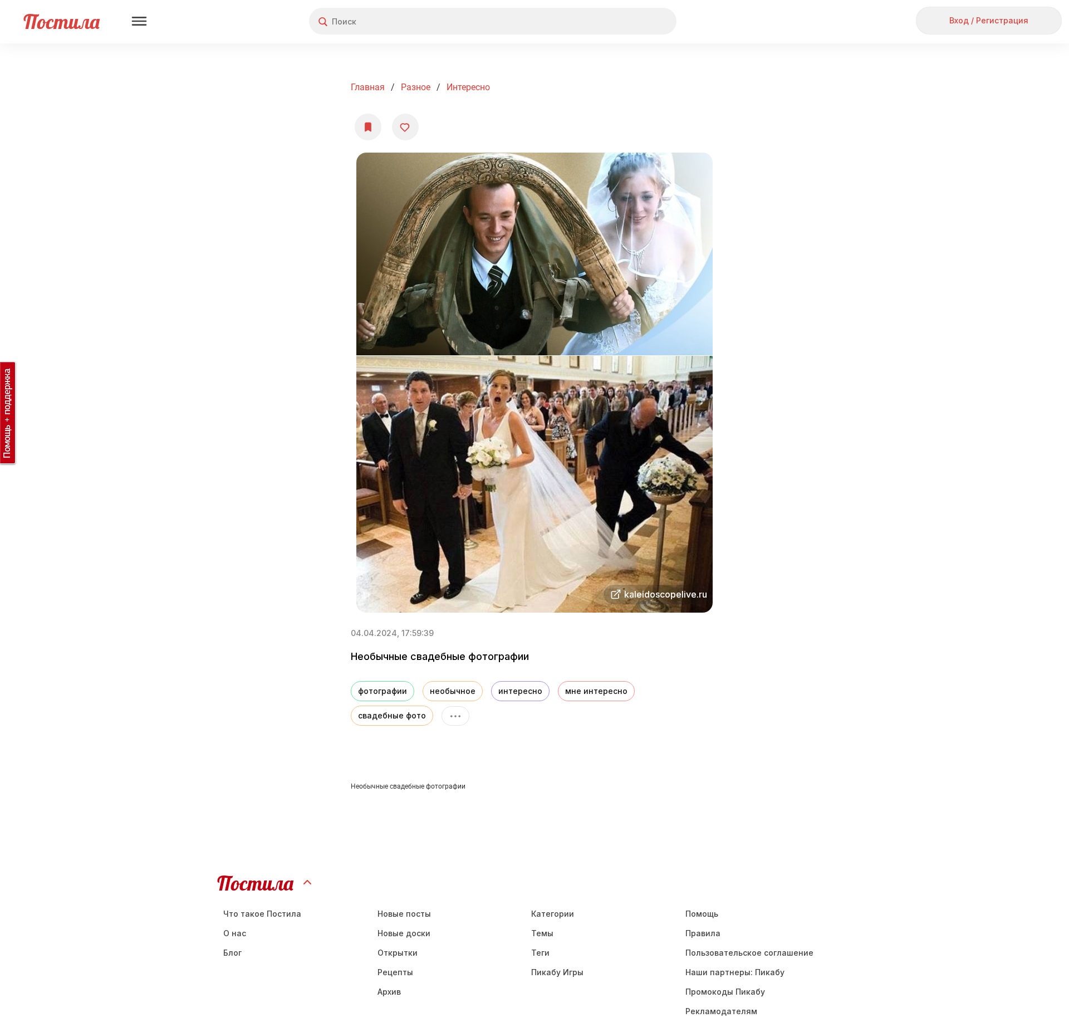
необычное (452, 691)
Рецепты (395, 972)
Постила (61, 21)
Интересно (468, 87)
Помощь (701, 913)
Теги (540, 952)
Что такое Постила (262, 913)
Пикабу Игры (557, 972)
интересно (520, 691)
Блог (232, 952)
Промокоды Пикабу (725, 991)
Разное (415, 87)
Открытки (397, 952)
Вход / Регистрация (988, 20)
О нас (234, 933)
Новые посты (404, 913)
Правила (702, 933)
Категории (552, 913)
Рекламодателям (721, 1011)
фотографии (382, 691)
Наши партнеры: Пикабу (734, 972)
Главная (368, 87)
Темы (542, 933)
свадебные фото (392, 715)
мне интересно (596, 691)
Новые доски (403, 933)
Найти (626, 21)
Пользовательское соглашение (749, 952)
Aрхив (389, 991)
